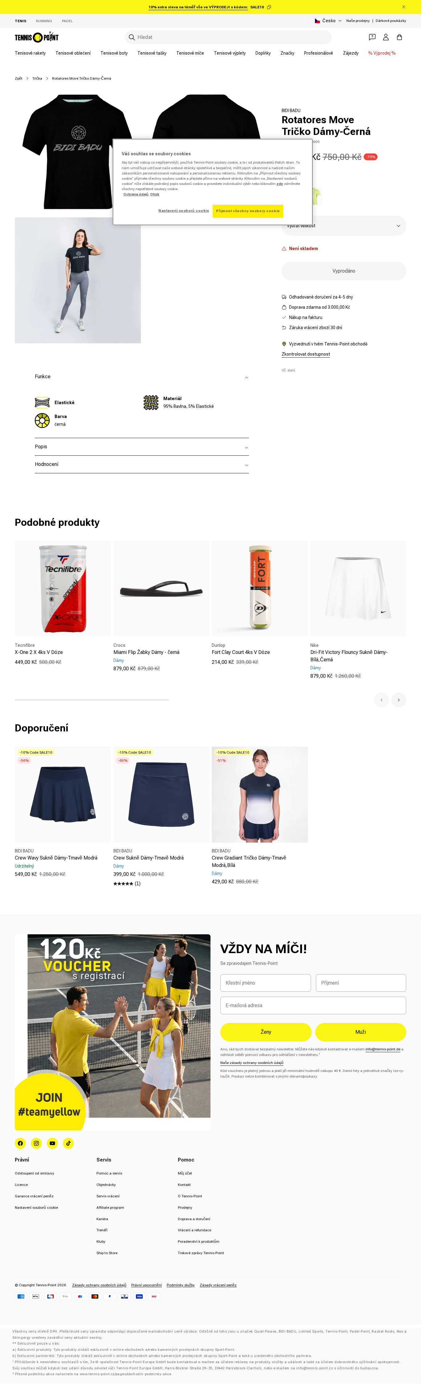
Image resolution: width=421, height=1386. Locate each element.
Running (44, 21)
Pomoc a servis (109, 1173)
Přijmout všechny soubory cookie (248, 211)
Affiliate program (110, 1207)
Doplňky (263, 53)
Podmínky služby (181, 1285)
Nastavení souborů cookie (36, 1207)
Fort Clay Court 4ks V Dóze (241, 652)
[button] (381, 700)
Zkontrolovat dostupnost (306, 354)
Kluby (100, 1241)
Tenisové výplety (230, 53)
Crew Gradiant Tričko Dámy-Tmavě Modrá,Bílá (249, 861)
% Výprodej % (382, 53)
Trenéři (102, 1230)
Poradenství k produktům (198, 1241)
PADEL (67, 21)
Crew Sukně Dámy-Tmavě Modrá (148, 858)
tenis (20, 21)
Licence (21, 1185)
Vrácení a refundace (194, 1230)
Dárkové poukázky (391, 21)
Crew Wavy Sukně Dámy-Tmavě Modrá (56, 858)
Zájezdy (350, 53)
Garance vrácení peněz (34, 1196)
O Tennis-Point (190, 1196)
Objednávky (106, 1185)
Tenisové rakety (30, 53)
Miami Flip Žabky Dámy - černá (146, 652)
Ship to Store (106, 1253)
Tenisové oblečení (73, 53)
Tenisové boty (114, 53)
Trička (37, 78)
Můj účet (185, 1173)
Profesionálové (318, 53)
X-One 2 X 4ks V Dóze (39, 652)
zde (279, 184)
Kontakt (184, 1185)
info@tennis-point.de (383, 1049)
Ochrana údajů (136, 194)
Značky (287, 53)
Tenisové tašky (151, 53)
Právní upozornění (146, 1285)
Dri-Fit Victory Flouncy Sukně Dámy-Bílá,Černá (349, 656)
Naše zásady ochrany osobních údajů (252, 1063)
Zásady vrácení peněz (218, 1285)
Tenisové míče (190, 53)
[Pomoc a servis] (372, 37)
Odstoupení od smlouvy (34, 1173)
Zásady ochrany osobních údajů (99, 1285)
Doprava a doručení (194, 1219)
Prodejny (185, 1207)
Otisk (154, 194)
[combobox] (228, 37)
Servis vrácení (108, 1196)
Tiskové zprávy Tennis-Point (201, 1253)
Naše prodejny (358, 21)
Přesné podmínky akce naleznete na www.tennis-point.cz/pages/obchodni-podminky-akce (93, 1374)
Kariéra (102, 1219)
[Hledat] (132, 37)
